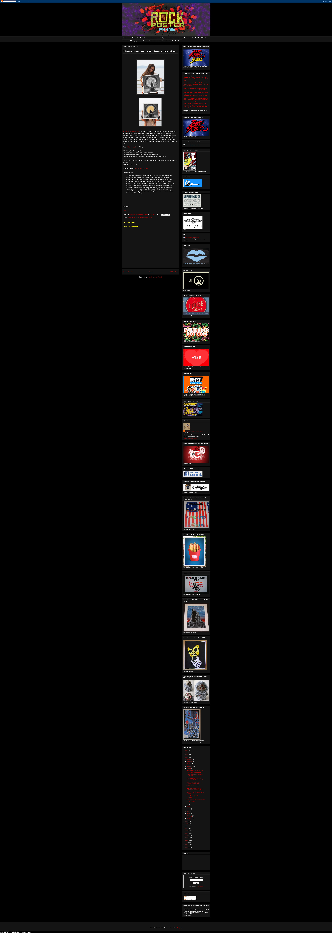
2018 (186, 826)
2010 (186, 845)
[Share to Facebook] (167, 215)
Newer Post (127, 272)
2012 (186, 840)
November (190, 761)
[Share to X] (165, 215)
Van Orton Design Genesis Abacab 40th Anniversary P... (194, 779)
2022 (186, 754)
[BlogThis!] (164, 215)
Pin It (124, 210)
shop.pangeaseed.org (141, 168)
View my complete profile (190, 438)
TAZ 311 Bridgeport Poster (193, 786)
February (189, 816)
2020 (186, 821)
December (190, 759)
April (188, 811)
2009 (186, 847)
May (188, 809)
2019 (186, 823)
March (189, 813)
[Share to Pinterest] (169, 215)
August (189, 768)
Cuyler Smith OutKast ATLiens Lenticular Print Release (194, 771)
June (188, 806)
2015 (186, 833)
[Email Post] (157, 214)
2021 (186, 757)
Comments (189, 899)
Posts (187, 896)
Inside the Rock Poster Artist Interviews (142, 38)
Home (125, 38)
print (150, 217)
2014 (186, 835)
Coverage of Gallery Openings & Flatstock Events (138, 41)
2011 (186, 842)
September (190, 766)
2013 (186, 837)
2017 (186, 828)
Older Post (174, 272)
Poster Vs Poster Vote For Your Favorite (168, 41)
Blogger (179, 928)
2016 (186, 830)
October (189, 764)
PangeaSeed (144, 217)
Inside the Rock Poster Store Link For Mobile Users (193, 38)
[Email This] (162, 215)
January (189, 818)
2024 (186, 750)
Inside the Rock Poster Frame (138, 214)
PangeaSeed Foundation (131, 131)
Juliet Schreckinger (133, 147)
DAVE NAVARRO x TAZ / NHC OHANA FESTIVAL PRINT (194, 789)
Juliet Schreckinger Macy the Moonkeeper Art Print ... (194, 782)
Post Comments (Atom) (155, 277)
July (188, 804)
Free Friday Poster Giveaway (166, 38)
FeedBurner (200, 886)
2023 (186, 752)
